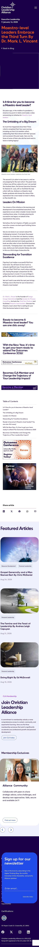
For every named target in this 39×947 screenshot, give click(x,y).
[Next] (10, 829)
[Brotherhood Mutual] (19, 475)
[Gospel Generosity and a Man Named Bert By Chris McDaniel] (19, 549)
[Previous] (2, 829)
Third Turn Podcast (26, 301)
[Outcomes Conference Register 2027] (19, 448)
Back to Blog (8, 48)
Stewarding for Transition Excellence (15, 419)
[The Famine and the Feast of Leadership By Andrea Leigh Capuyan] (19, 600)
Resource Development (9, 566)
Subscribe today (28, 897)
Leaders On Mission (9, 416)
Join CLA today (9, 737)
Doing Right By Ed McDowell (15, 678)
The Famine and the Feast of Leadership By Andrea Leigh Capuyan (15, 626)
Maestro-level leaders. (18, 303)
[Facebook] (2, 932)
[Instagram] (19, 932)
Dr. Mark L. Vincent (9, 297)
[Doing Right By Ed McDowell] (19, 654)
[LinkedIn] (28, 932)
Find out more (10, 820)
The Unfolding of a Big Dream (13, 413)
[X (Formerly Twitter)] (11, 932)
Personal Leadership (25, 566)
